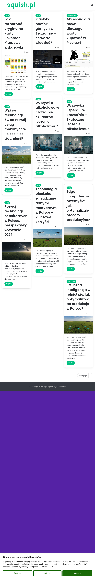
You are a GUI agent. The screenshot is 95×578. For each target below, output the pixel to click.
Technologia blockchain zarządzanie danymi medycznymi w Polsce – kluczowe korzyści (47, 205)
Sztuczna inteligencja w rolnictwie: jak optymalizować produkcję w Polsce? (78, 297)
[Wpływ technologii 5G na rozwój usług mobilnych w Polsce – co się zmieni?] (16, 155)
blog (7, 15)
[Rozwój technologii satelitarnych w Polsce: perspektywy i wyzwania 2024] (16, 251)
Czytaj (8, 94)
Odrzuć (47, 573)
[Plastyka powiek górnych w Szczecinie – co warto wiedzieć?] (47, 59)
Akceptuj (77, 573)
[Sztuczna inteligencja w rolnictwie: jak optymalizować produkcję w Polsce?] (78, 325)
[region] (47, 565)
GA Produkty (72, 15)
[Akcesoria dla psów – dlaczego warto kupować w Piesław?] (78, 59)
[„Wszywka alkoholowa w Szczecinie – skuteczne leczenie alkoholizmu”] (47, 142)
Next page (83, 376)
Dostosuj (17, 573)
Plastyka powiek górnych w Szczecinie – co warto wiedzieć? (46, 31)
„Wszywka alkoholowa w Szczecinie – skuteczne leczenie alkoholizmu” (47, 114)
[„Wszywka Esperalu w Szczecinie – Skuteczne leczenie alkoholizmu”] (78, 145)
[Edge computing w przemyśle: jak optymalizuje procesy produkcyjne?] (78, 236)
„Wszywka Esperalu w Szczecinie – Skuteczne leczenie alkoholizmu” (78, 117)
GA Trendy (71, 281)
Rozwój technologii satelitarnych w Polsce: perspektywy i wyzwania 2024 (16, 220)
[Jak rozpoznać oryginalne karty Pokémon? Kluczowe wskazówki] (16, 64)
